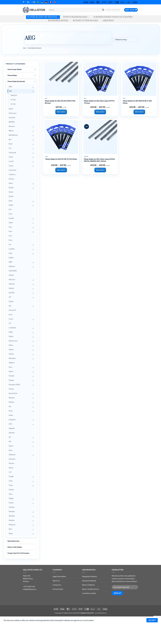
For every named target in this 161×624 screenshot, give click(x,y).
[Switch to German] (46, 2)
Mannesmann (13, 341)
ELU (10, 209)
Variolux (11, 489)
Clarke (11, 157)
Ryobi (10, 411)
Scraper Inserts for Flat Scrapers (113, 17)
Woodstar (12, 516)
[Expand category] (34, 69)
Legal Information (59, 576)
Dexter (11, 192)
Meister (11, 349)
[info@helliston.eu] (28, 2)
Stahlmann (12, 454)
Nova (10, 367)
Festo (10, 240)
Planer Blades (12, 75)
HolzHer (11, 275)
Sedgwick (12, 428)
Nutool (11, 371)
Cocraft (11, 161)
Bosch (10, 144)
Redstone (12, 398)
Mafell (11, 332)
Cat (10, 148)
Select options (61, 112)
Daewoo (11, 179)
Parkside (11, 376)
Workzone (12, 525)
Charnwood (12, 152)
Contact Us (57, 585)
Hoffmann (12, 266)
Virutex (11, 503)
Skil (10, 441)
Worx (10, 529)
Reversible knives (58, 20)
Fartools (11, 218)
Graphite (11, 249)
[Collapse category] (34, 81)
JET (10, 297)
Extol (10, 214)
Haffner (11, 257)
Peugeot (11, 380)
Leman (11, 319)
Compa (11, 166)
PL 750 (13, 104)
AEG (10, 91)
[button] (113, 10)
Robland (11, 402)
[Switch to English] (55, 2)
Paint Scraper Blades (75, 17)
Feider (11, 222)
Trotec (11, 485)
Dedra (11, 183)
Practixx (11, 389)
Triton (10, 481)
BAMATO (12, 122)
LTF (10, 323)
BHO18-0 (14, 95)
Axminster (12, 117)
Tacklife (11, 476)
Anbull (11, 109)
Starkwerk (12, 459)
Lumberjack (12, 328)
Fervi (10, 236)
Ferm (10, 231)
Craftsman (12, 174)
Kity (10, 306)
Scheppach (12, 419)
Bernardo (12, 126)
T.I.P (10, 472)
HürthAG (12, 293)
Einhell (11, 205)
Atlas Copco (12, 113)
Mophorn (11, 363)
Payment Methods (89, 581)
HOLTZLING (13, 271)
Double (11, 196)
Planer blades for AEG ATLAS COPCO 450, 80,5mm (60, 102)
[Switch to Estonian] (42, 2)
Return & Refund (88, 585)
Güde (10, 253)
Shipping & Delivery (89, 576)
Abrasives (108, 20)
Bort (10, 139)
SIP (10, 437)
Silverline (11, 433)
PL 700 (13, 100)
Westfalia (12, 511)
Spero (10, 450)
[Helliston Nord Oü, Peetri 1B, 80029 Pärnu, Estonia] (24, 2)
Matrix (11, 345)
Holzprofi (11, 284)
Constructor (12, 170)
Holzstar (11, 288)
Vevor (10, 494)
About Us (56, 581)
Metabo (11, 354)
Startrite (11, 463)
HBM (10, 262)
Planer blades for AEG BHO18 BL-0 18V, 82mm (137, 102)
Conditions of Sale (89, 593)
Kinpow (11, 301)
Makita (11, 336)
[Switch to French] (51, 2)
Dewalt (11, 187)
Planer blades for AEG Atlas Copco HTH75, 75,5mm (99, 102)
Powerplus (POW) (14, 384)
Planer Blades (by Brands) (42, 17)
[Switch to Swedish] (38, 2)
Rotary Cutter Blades (85, 20)
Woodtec (11, 520)
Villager (11, 498)
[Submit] (103, 10)
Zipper (11, 533)
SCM (10, 424)
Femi (10, 227)
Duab (10, 201)
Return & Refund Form (90, 589)
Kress (10, 314)
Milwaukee (12, 358)
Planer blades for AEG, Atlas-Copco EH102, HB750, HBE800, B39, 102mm (99, 160)
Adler (10, 86)
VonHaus (11, 507)
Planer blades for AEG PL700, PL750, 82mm (61, 159)
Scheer (11, 415)
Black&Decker (13, 135)
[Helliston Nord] (34, 10)
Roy (10, 406)
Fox (10, 244)
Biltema (11, 131)
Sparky (11, 446)
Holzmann (12, 279)
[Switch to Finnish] (34, 2)
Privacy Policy (58, 589)
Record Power (13, 393)
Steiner (11, 468)
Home (24, 48)
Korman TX (12, 310)
